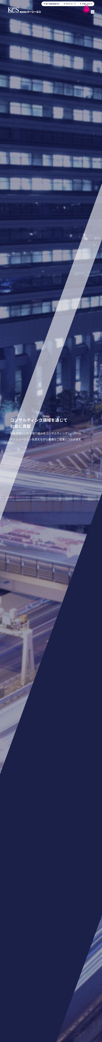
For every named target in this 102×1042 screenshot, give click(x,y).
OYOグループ (70, 3)
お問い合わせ (86, 3)
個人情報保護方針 (52, 3)
